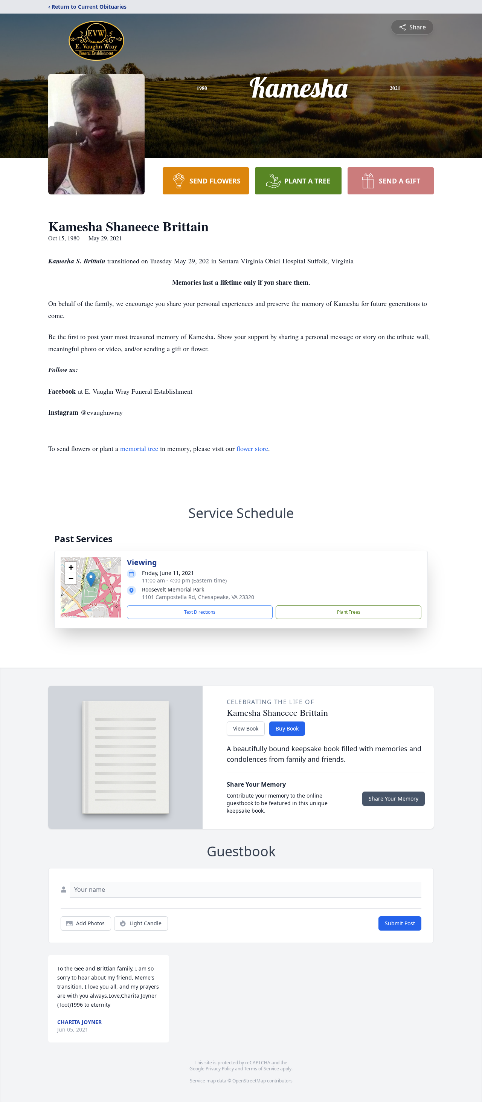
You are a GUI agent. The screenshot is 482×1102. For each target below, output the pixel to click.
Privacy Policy (220, 1068)
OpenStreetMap (249, 1081)
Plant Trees (348, 612)
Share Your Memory (393, 798)
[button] (91, 579)
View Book (245, 728)
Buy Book (287, 728)
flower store (252, 448)
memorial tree (139, 448)
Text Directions (199, 612)
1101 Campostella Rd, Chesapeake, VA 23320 (198, 597)
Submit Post (400, 923)
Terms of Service (261, 1068)
